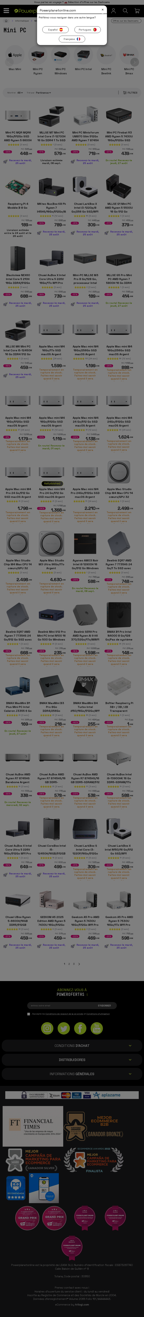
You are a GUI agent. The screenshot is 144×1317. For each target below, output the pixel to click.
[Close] (103, 9)
